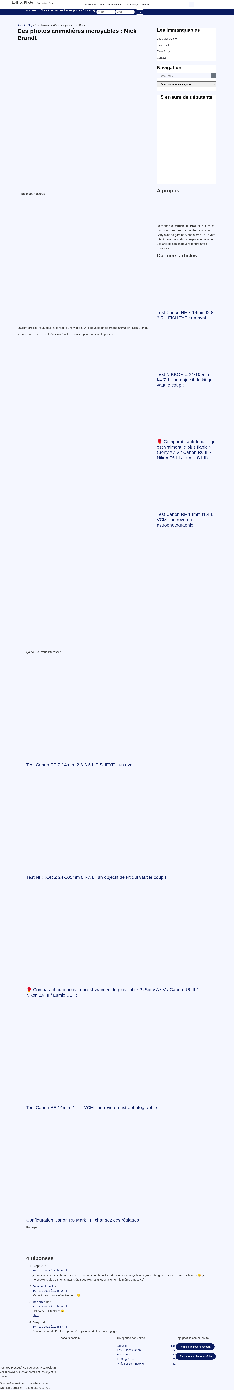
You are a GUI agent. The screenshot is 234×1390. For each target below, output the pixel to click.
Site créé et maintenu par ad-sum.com (24, 1383)
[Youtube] (63, 1345)
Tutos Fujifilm (114, 4)
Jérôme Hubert (43, 1286)
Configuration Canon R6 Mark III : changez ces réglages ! (84, 1220)
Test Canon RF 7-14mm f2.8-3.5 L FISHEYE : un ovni (79, 764)
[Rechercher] (213, 75)
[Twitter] (60, 1345)
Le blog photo (22, 2)
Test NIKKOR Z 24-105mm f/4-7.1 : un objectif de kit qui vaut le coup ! (185, 380)
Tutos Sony (131, 4)
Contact (145, 4)
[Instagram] (66, 1345)
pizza (36, 1315)
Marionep (39, 1302)
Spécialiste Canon (45, 3)
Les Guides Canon (94, 4)
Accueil (21, 25)
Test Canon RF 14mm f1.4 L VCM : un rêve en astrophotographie (185, 519)
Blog (30, 25)
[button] (192, 4)
